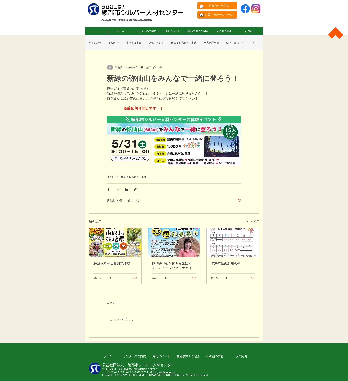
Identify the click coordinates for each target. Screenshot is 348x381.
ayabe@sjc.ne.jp (165, 372)
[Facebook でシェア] (108, 189)
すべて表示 (252, 220)
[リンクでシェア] (135, 189)
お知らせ (114, 42)
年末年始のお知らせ (225, 263)
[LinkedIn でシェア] (126, 189)
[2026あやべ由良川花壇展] (115, 242)
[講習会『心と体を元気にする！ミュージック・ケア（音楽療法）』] (174, 242)
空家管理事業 (211, 42)
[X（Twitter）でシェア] (117, 189)
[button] (198, 31)
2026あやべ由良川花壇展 (111, 263)
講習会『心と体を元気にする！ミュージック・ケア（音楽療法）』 (173, 266)
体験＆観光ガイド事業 (183, 42)
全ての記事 (95, 42)
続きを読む (232, 42)
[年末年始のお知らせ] (233, 242)
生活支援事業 (133, 42)
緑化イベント (156, 42)
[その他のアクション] (239, 67)
